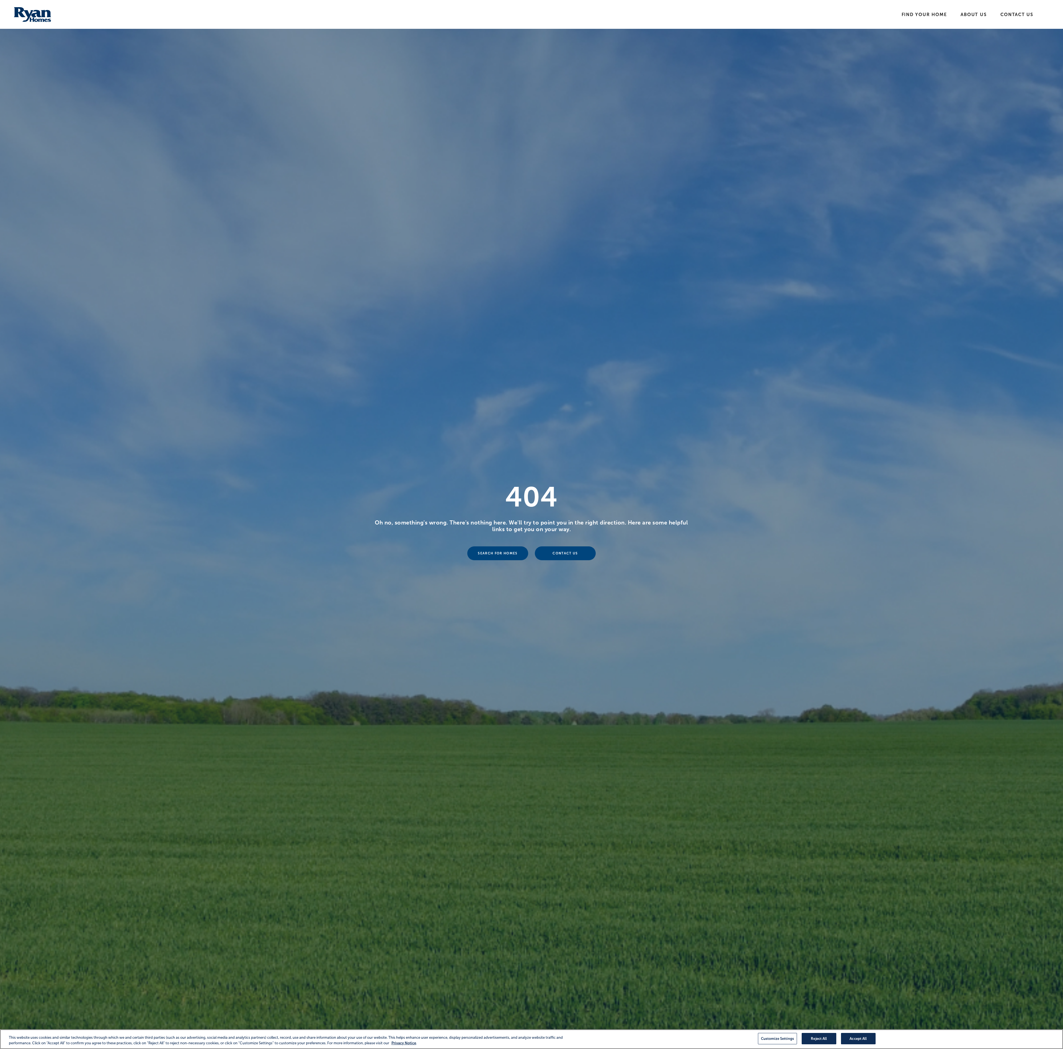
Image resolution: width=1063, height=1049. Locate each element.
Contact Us (1016, 14)
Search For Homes (497, 553)
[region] (531, 1039)
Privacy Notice (403, 1043)
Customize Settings (777, 1039)
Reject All (819, 1039)
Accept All (858, 1039)
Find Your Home (924, 14)
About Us (974, 14)
